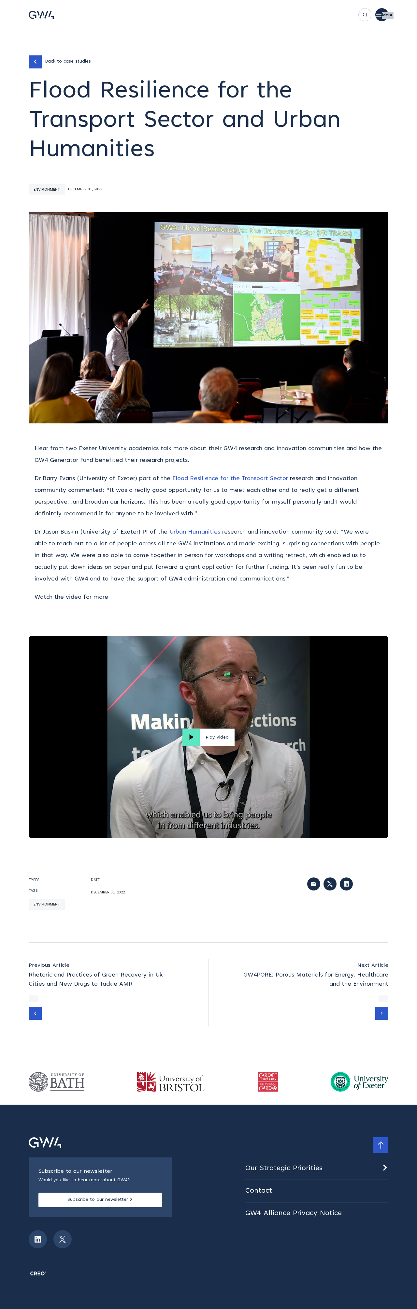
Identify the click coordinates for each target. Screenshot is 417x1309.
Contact (258, 1191)
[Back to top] (380, 1145)
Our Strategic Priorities (284, 1168)
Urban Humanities (194, 532)
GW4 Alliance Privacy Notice (293, 1213)
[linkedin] (38, 1239)
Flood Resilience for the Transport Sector (230, 479)
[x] (62, 1239)
